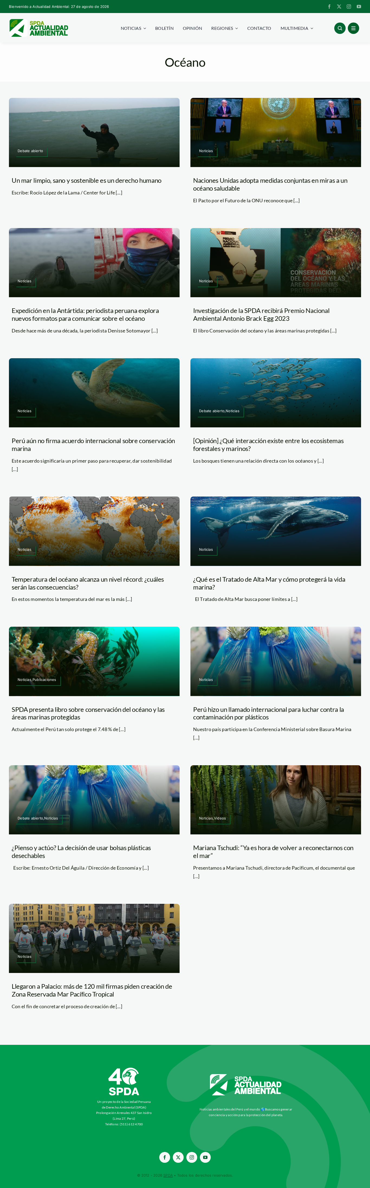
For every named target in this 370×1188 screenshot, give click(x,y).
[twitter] (339, 6)
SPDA (168, 1175)
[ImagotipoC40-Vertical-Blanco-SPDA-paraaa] (124, 1069)
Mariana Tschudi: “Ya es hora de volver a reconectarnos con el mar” (273, 851)
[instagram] (349, 6)
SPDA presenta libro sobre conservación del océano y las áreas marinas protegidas (88, 713)
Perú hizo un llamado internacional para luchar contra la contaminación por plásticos (268, 713)
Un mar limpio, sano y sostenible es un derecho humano (86, 180)
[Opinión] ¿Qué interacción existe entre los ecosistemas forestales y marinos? (268, 444)
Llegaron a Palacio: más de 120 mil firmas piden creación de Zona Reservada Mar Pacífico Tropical (92, 990)
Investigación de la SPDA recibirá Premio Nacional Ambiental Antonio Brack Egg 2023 (261, 314)
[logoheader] (38, 21)
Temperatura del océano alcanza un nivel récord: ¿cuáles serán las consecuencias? (88, 583)
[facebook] (329, 6)
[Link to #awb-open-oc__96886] (340, 28)
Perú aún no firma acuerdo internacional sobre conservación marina (93, 444)
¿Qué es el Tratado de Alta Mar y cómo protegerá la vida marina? (269, 583)
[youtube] (359, 6)
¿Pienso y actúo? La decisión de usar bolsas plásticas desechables (81, 851)
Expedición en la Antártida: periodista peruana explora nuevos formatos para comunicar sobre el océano (85, 314)
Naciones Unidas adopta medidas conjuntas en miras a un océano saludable (270, 184)
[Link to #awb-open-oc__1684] (353, 28)
